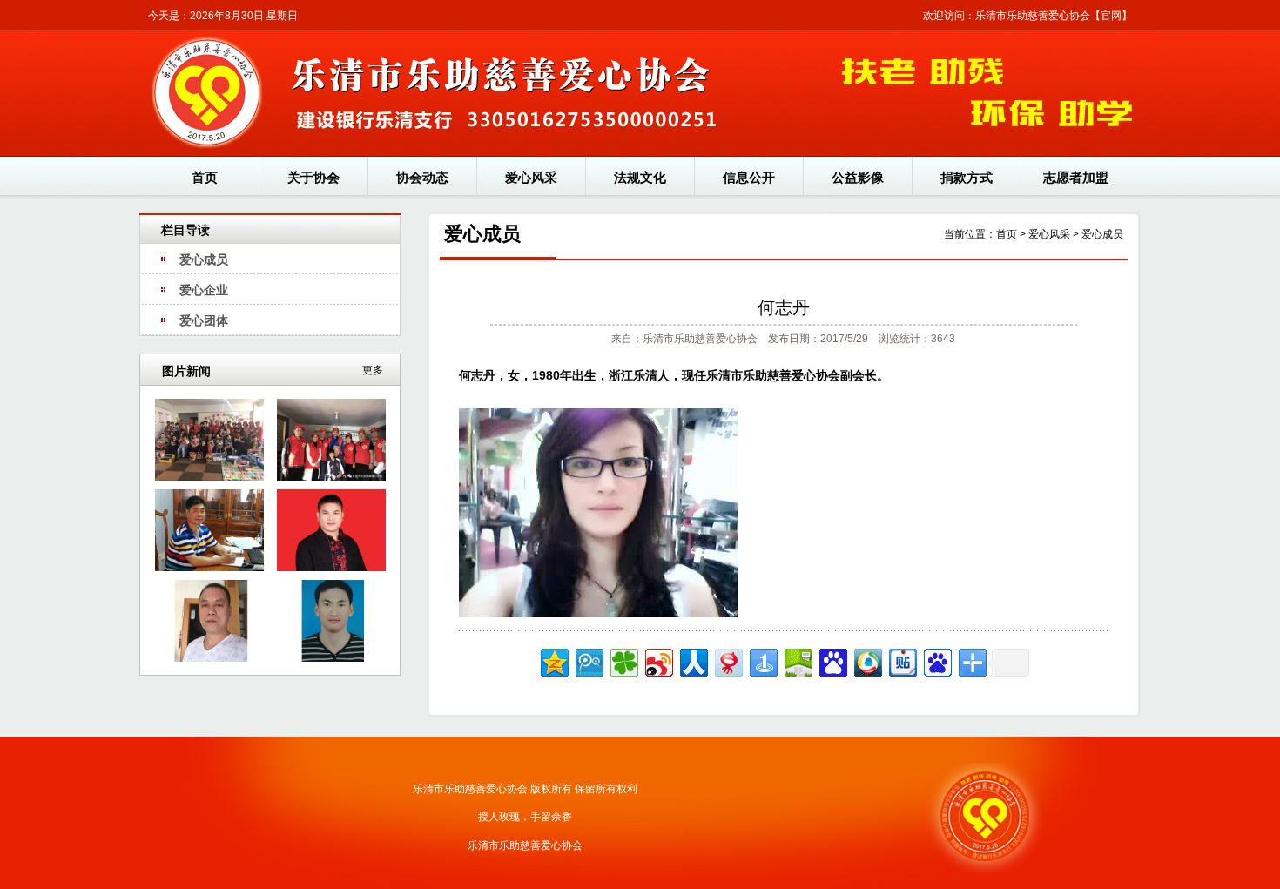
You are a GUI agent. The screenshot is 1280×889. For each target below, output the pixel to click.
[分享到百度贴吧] (902, 660)
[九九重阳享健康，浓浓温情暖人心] (331, 477)
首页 (205, 177)
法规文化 (640, 177)
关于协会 (313, 177)
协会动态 (422, 177)
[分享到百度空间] (797, 660)
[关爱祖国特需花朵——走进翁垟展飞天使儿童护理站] (209, 477)
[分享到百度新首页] (936, 660)
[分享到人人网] (693, 660)
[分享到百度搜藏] (832, 660)
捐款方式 (966, 177)
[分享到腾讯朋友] (623, 660)
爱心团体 (203, 320)
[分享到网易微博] (727, 660)
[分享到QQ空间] (553, 660)
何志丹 (784, 307)
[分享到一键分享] (762, 660)
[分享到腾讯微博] (588, 660)
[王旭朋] (209, 568)
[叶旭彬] (331, 568)
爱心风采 (531, 177)
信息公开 (749, 177)
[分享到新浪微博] (658, 660)
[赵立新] (331, 658)
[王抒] (209, 658)
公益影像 (858, 177)
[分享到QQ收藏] (867, 660)
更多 (372, 370)
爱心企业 (203, 290)
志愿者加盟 (1075, 177)
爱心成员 (203, 259)
